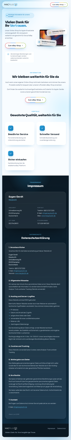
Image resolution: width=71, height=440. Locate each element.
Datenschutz (61, 428)
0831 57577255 (49, 210)
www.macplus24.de (48, 216)
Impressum (51, 428)
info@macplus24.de (49, 213)
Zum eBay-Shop (58, 5)
